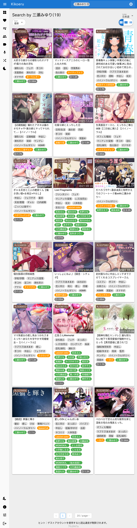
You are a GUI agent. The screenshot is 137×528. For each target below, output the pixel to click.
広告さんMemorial (64, 335)
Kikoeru (17, 4)
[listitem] (4, 12)
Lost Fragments (63, 189)
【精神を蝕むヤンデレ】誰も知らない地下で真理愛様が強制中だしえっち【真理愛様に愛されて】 (113, 339)
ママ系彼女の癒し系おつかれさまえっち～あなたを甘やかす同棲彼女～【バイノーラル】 (31, 339)
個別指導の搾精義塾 (24, 273)
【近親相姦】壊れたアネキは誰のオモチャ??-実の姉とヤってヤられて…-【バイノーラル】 (31, 128)
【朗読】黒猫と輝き (24, 419)
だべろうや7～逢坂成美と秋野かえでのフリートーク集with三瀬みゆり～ (114, 193)
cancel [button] (88, 4)
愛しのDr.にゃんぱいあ (67, 419)
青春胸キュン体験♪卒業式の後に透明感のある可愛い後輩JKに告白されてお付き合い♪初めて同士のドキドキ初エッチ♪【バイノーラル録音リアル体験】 (113, 67)
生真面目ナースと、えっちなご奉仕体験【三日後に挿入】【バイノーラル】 (114, 128)
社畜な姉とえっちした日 (67, 125)
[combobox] (109, 4)
